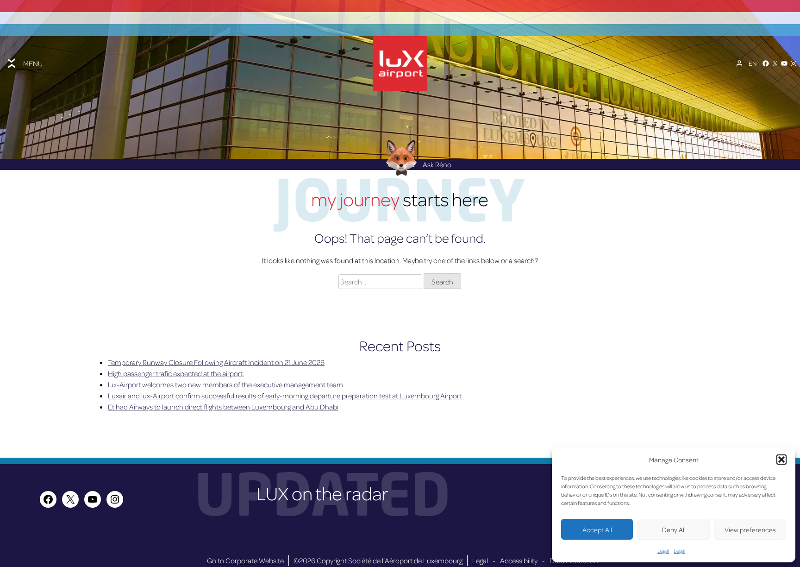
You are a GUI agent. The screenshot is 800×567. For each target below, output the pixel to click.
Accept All (597, 529)
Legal (663, 550)
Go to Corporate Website (245, 560)
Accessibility (519, 560)
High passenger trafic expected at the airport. (176, 373)
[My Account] (739, 63)
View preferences (750, 529)
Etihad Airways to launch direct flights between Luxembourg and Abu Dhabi (223, 406)
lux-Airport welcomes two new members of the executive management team (225, 384)
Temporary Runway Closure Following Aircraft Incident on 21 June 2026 (216, 362)
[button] (781, 459)
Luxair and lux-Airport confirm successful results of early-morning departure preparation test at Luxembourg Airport (285, 395)
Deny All (674, 529)
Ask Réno (437, 164)
